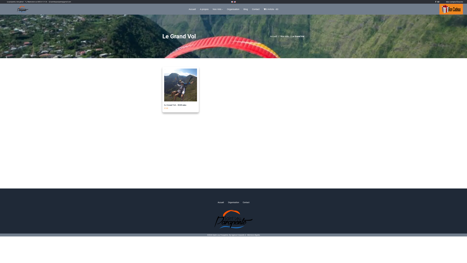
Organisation (233, 202)
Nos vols (284, 36)
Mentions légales (253, 235)
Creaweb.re (241, 235)
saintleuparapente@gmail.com (60, 2)
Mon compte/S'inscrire (454, 2)
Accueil (273, 36)
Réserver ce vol (173, 112)
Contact (246, 202)
